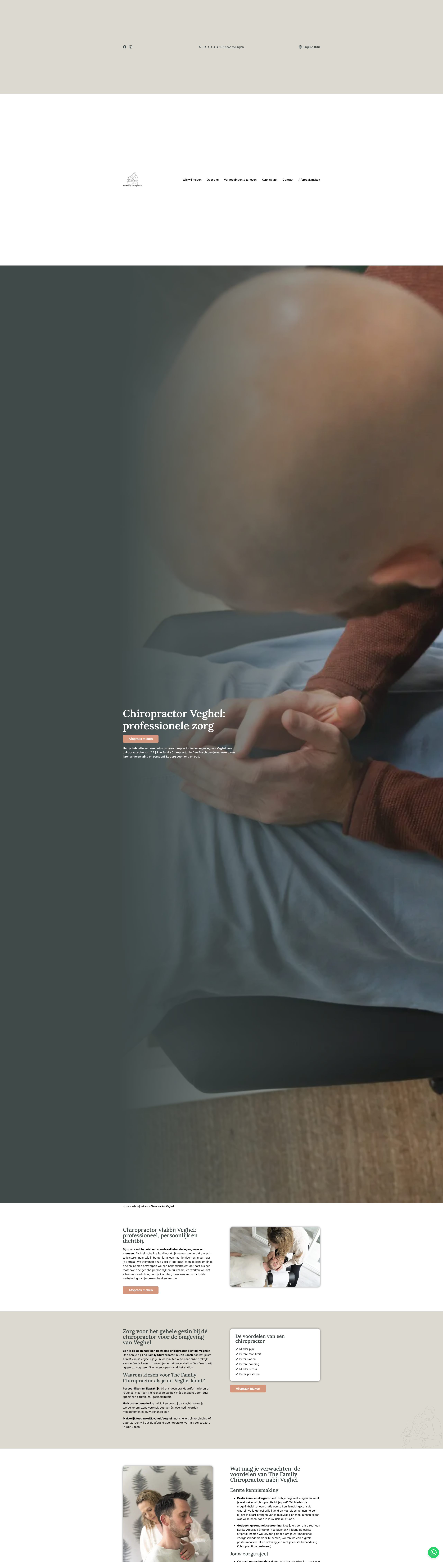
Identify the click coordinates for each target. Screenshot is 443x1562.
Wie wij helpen (192, 179)
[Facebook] (124, 47)
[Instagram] (130, 47)
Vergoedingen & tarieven (240, 179)
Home (126, 1206)
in (167, 1355)
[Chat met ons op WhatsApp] (433, 1552)
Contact (288, 179)
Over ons (213, 179)
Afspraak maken (309, 179)
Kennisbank (269, 179)
